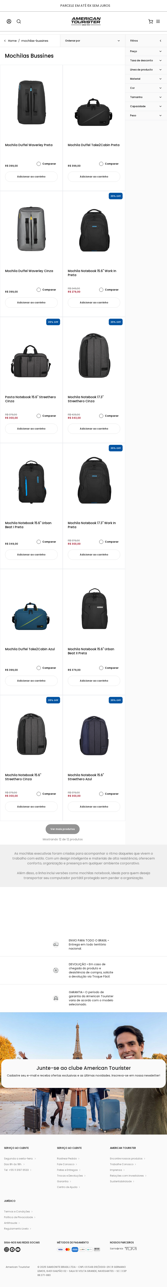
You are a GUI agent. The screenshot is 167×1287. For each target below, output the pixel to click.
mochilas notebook (94, 873)
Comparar (49, 163)
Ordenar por (72, 40)
